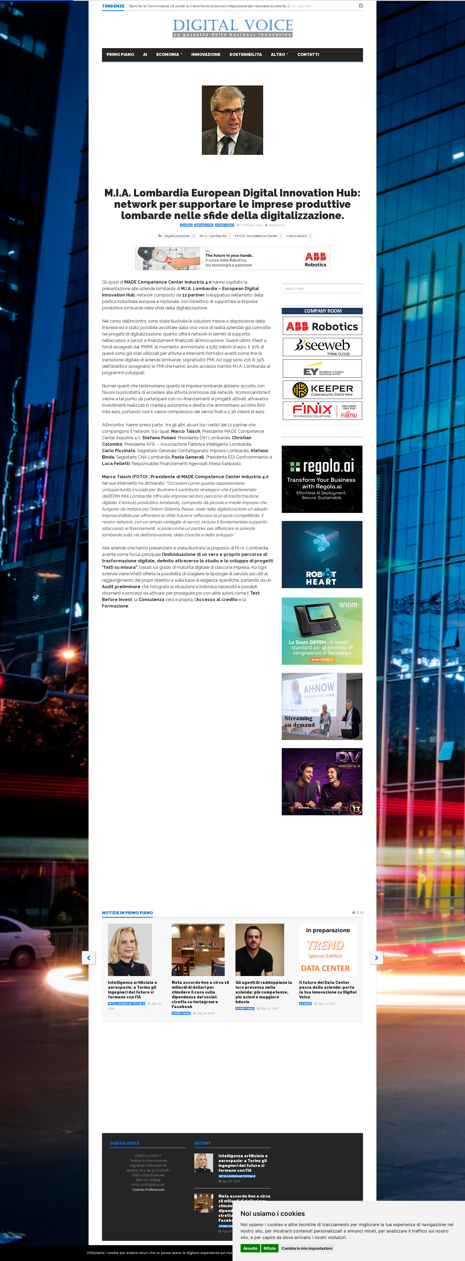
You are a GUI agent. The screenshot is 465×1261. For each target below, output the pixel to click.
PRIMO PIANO (120, 54)
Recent (202, 1143)
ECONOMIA (168, 54)
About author (163, 1097)
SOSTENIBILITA (246, 54)
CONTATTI (308, 54)
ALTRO (278, 54)
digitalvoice (277, 225)
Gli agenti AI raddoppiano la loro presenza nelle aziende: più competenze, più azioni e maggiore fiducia (263, 992)
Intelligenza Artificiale (126, 1003)
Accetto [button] (250, 1248)
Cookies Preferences (148, 1190)
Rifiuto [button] (270, 1248)
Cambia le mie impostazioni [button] (307, 1248)
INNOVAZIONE (205, 54)
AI (145, 54)
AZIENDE (186, 225)
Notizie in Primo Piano (127, 913)
